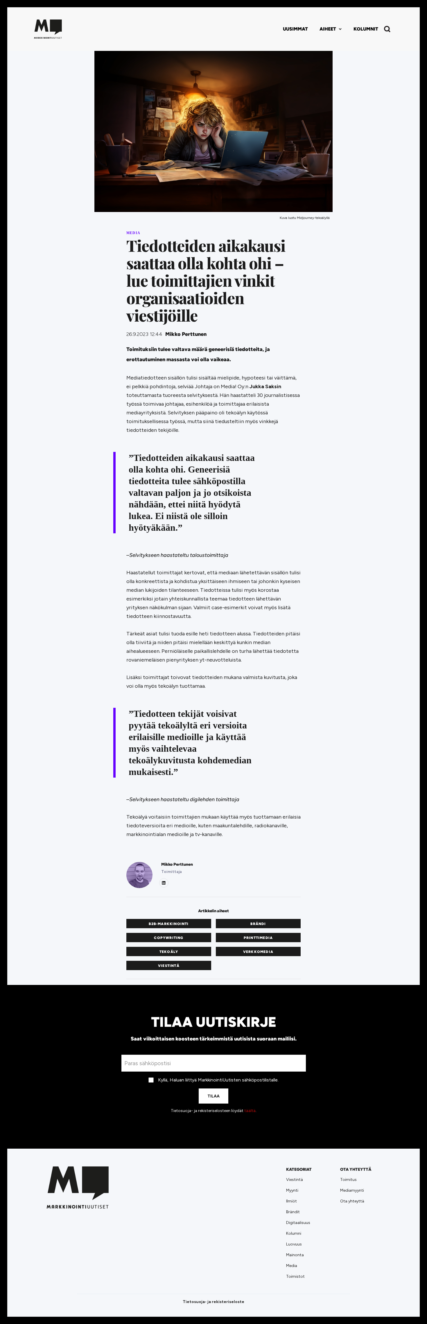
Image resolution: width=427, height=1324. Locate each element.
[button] (331, 29)
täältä (250, 1110)
